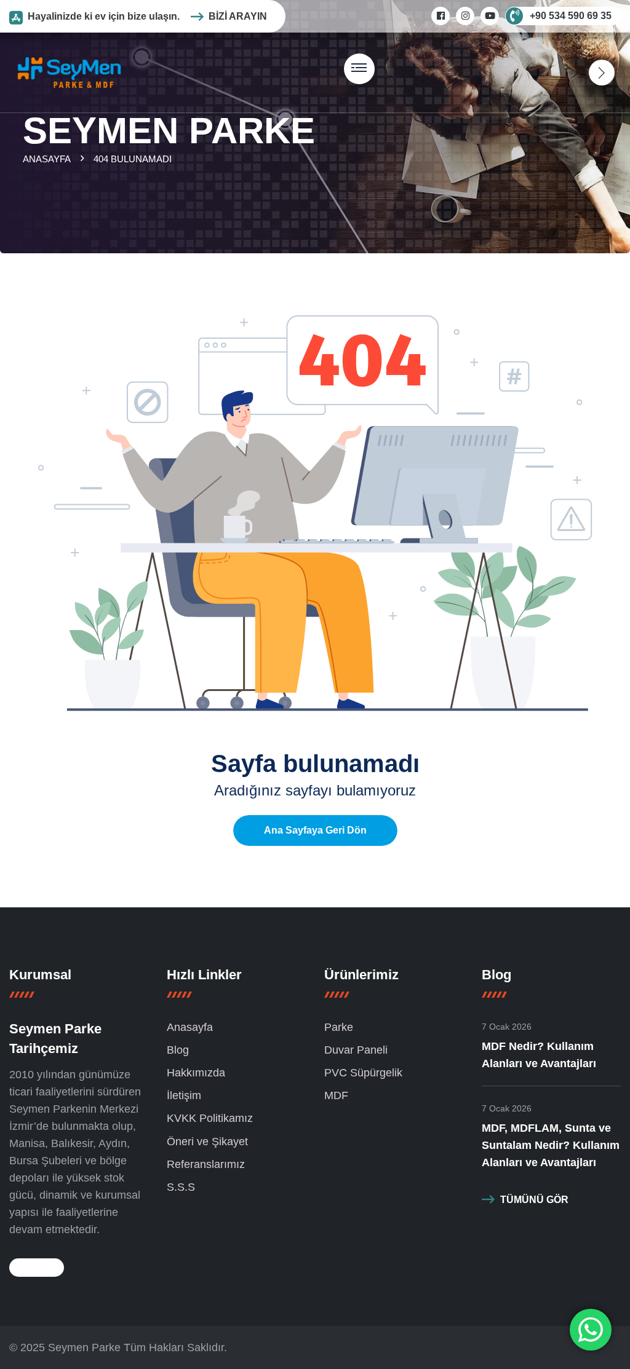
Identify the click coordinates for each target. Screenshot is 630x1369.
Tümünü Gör (534, 1199)
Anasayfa (49, 159)
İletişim (184, 1095)
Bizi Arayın (238, 16)
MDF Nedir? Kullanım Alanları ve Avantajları (539, 1055)
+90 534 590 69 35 (571, 15)
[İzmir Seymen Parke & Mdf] (69, 71)
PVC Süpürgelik (363, 1073)
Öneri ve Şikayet (207, 1141)
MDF (336, 1095)
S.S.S (181, 1187)
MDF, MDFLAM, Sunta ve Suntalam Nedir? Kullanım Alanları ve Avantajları (551, 1145)
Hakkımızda (196, 1073)
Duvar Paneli (356, 1050)
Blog (178, 1050)
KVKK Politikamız (210, 1118)
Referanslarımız (206, 1164)
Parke (338, 1027)
